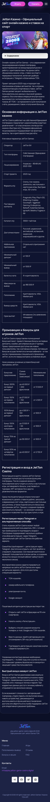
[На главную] (6, 4)
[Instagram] (35, 779)
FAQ (27, 754)
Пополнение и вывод (11, 750)
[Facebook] (21, 779)
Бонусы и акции (9, 754)
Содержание (13, 55)
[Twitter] (28, 779)
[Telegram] (14, 779)
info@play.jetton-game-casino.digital (18, 770)
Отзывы (29, 750)
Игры (28, 745)
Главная (5, 745)
